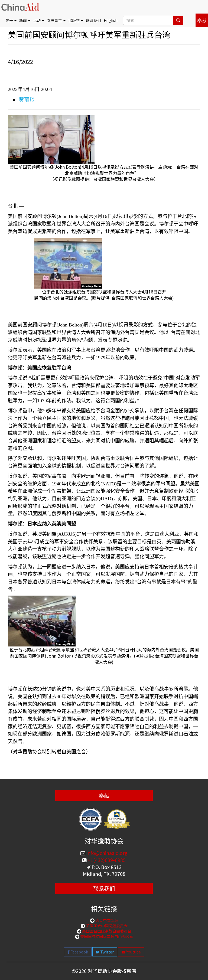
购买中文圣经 (106, 920)
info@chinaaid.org (106, 852)
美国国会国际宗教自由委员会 (106, 931)
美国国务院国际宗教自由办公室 (106, 936)
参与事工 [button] (55, 20)
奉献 (202, 20)
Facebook (79, 952)
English (111, 20)
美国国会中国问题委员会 (106, 925)
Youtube (133, 952)
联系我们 (93, 20)
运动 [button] (37, 20)
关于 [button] (9, 20)
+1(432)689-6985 (106, 859)
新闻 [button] (23, 20)
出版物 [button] (74, 20)
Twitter (106, 952)
